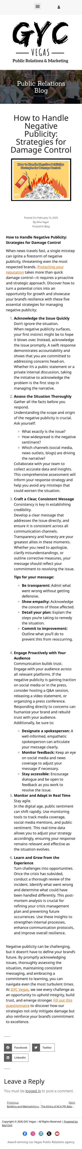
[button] (37, 6)
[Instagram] (33, 1133)
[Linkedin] (41, 1133)
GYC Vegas (20, 989)
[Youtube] (57, 1133)
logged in (33, 1091)
